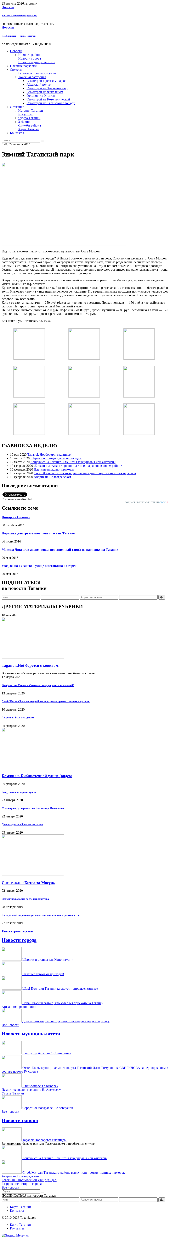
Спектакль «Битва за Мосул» (28, 883)
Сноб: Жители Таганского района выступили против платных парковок (85, 473)
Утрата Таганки (13, 1093)
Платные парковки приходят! (54, 469)
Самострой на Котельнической (48, 99)
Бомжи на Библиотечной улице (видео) (37, 776)
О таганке (17, 107)
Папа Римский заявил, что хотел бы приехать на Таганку (62, 1003)
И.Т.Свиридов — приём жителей (18, 36)
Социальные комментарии (146, 502)
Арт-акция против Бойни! (20, 1006)
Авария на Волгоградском (52, 477)
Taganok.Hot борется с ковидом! (49, 454)
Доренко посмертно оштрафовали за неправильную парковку (65, 1021)
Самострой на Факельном (45, 92)
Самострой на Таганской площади (51, 103)
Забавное (24, 121)
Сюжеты (16, 69)
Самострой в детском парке (46, 80)
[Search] (42, 141)
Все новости (10, 1025)
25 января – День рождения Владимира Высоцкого (33, 808)
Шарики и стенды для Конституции (55, 458)
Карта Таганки (28, 129)
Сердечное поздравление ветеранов (47, 1108)
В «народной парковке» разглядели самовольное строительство (41, 914)
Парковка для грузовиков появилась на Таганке (38, 533)
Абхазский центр (39, 84)
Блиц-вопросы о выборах (40, 1086)
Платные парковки (23, 66)
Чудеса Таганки (29, 118)
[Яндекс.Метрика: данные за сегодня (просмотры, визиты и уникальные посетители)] (15, 1235)
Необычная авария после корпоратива (25, 898)
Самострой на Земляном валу (47, 88)
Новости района (29, 54)
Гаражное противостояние (37, 73)
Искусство (25, 114)
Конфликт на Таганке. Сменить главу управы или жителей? (72, 462)
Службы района (29, 125)
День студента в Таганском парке (22, 824)
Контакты (17, 133)
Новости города (29, 58)
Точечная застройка (32, 77)
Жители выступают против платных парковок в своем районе (78, 465)
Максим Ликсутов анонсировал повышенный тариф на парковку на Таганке (60, 549)
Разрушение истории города (19, 791)
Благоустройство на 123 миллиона (46, 1053)
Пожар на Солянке (16, 517)
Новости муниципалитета (36, 62)
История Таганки (30, 110)
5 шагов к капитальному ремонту (19, 15)
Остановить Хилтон (41, 95)
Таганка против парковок (17, 931)
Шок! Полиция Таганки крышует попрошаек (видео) (60, 988)
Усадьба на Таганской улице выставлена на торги (39, 566)
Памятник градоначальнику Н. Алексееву (31, 1089)
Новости (8, 7)
